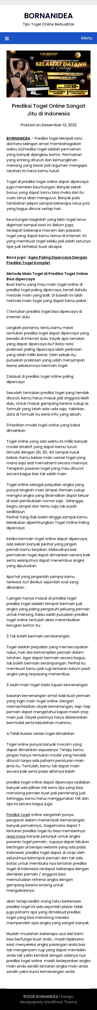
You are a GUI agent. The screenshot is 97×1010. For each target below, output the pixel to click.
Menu (86, 38)
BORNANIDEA (48, 16)
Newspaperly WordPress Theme (48, 1002)
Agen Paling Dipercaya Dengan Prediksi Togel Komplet (46, 260)
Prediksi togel (18, 814)
